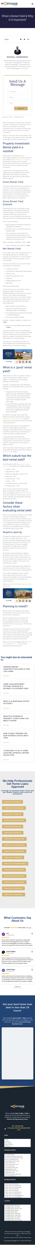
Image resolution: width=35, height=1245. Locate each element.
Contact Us (8, 1146)
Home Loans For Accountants (13, 1185)
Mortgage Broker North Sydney (13, 1220)
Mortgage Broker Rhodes (12, 1210)
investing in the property (22, 159)
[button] (32, 4)
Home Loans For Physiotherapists (14, 1195)
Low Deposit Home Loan (11, 1167)
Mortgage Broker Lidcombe (12, 1207)
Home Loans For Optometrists (13, 1192)
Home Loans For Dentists (12, 1189)
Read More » (6, 676)
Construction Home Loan (12, 1164)
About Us (7, 1141)
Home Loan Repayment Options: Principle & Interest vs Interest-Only (16, 686)
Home (6, 1139)
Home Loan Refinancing (11, 1159)
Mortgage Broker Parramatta (13, 1217)
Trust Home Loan (9, 1166)
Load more (17, 987)
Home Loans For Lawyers (12, 1190)
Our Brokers (8, 1143)
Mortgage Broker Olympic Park (13, 1208)
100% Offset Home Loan (11, 1171)
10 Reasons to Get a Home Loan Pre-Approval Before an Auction (16, 753)
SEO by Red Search (26, 1240)
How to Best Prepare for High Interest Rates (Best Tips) (15, 735)
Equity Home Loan (10, 1162)
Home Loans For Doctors (11, 1184)
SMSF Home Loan (9, 1172)
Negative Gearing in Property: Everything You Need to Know (16, 718)
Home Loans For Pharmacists (13, 1194)
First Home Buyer (9, 1154)
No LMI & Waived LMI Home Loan (14, 1158)
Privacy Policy (27, 1237)
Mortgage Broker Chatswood (13, 1215)
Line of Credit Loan (10, 1175)
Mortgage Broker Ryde (11, 1212)
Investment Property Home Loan (14, 1156)
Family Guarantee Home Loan (13, 1174)
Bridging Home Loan (10, 1169)
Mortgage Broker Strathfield (12, 1213)
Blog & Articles (9, 1144)
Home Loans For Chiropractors (13, 1187)
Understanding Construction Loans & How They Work (16, 669)
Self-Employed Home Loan (12, 1161)
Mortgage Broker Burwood (12, 1205)
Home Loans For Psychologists (13, 1197)
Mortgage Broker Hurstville (12, 1218)
